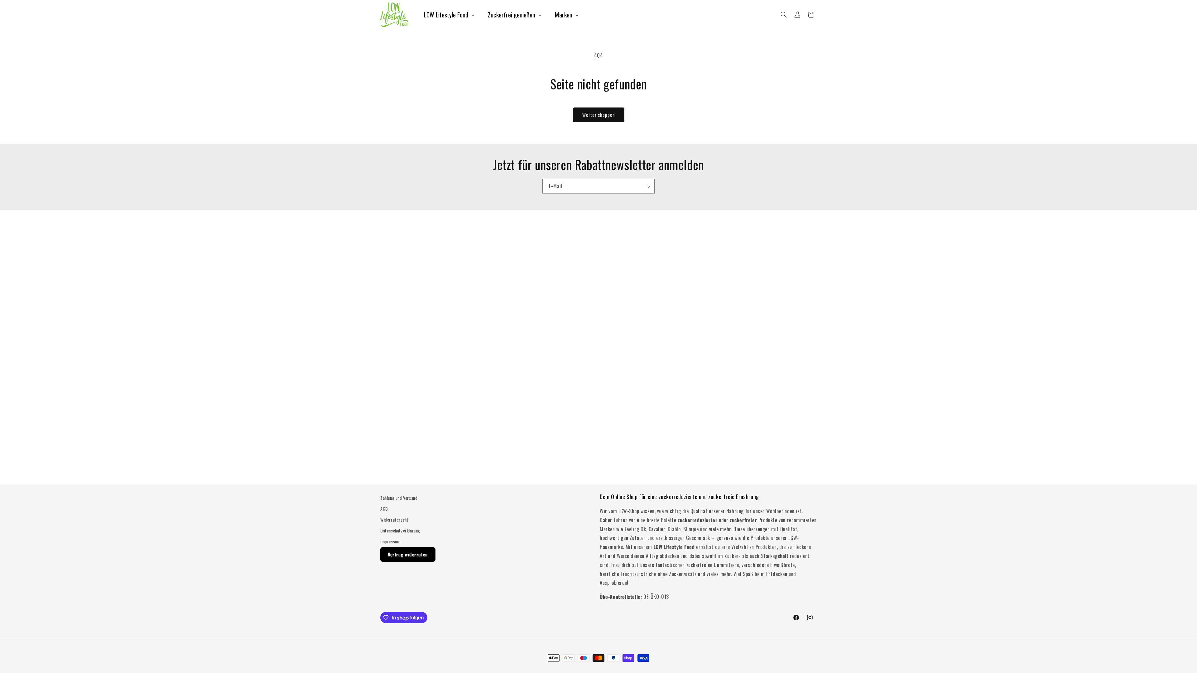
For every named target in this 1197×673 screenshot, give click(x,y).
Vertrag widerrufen (408, 554)
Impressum (390, 541)
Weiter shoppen (598, 114)
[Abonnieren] (647, 186)
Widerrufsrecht (394, 519)
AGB (384, 508)
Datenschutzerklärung (400, 530)
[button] (784, 14)
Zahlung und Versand (398, 497)
